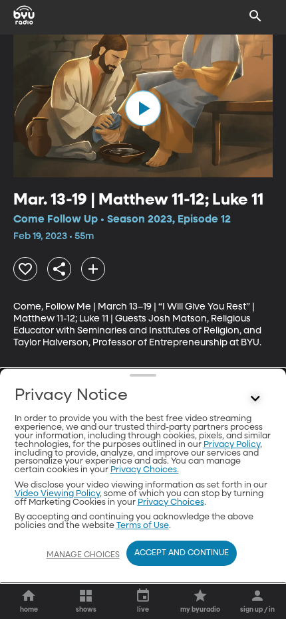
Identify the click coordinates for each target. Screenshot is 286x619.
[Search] (255, 16)
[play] (143, 108)
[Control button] (255, 398)
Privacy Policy (232, 444)
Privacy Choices (171, 502)
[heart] (25, 269)
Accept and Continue (181, 553)
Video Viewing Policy (57, 493)
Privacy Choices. (144, 470)
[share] (59, 269)
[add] (93, 269)
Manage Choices (83, 555)
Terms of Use (142, 525)
